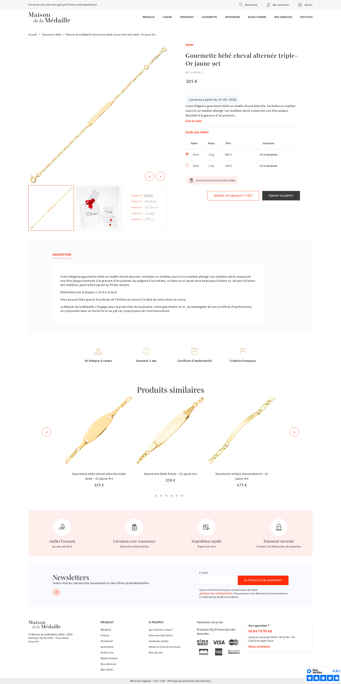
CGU (162, 680)
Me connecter (280, 4)
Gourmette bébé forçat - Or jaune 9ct (170, 474)
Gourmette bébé (52, 34)
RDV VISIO (306, 17)
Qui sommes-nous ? (161, 629)
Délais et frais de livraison (165, 646)
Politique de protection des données (189, 680)
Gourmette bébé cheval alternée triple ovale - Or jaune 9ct (99, 476)
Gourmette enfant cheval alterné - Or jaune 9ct (241, 476)
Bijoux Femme (257, 17)
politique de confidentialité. (216, 593)
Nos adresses (283, 17)
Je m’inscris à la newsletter (263, 580)
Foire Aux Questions (161, 635)
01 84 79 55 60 (260, 631)
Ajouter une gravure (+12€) (233, 195)
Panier (308, 4)
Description (61, 254)
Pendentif (187, 17)
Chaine (167, 17)
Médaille (149, 17)
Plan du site (156, 652)
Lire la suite (193, 121)
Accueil (32, 34)
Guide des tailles (197, 132)
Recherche (251, 4)
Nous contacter (259, 646)
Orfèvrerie (232, 17)
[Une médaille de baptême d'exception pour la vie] (44, 624)
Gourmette (209, 17)
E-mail (203, 572)
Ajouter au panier (281, 195)
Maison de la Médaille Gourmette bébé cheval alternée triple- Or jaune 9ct (111, 34)
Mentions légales (140, 680)
